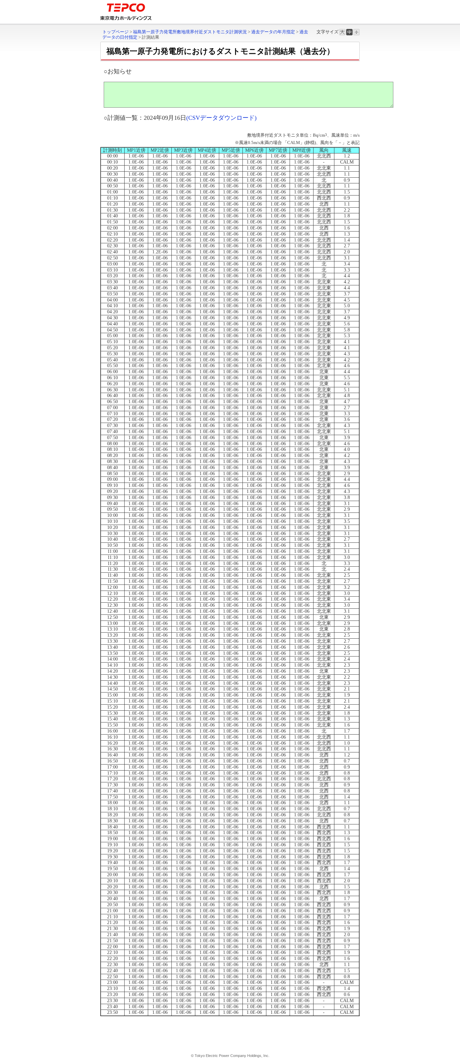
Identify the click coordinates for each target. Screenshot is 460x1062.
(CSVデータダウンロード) (221, 117)
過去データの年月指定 (273, 31)
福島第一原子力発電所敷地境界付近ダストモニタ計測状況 (190, 31)
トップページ (115, 31)
